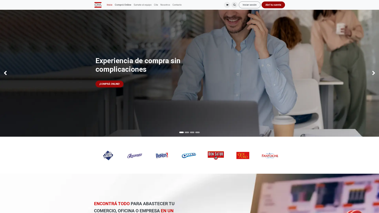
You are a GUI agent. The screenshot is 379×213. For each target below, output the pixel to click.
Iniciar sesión (250, 4)
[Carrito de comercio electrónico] (227, 5)
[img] (15, 73)
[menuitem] (110, 5)
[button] (234, 5)
